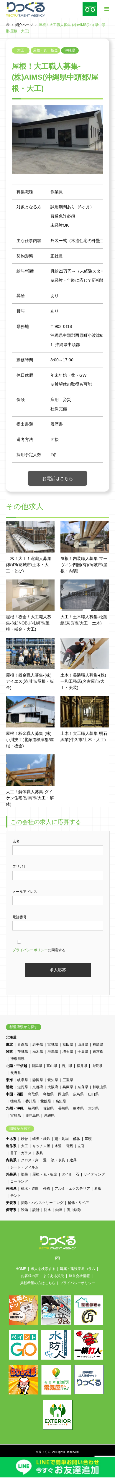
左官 (81, 1146)
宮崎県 (15, 1115)
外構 (46, 1188)
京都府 (37, 1087)
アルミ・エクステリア (72, 1188)
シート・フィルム (24, 1167)
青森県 (22, 1044)
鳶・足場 (62, 1139)
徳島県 (15, 1101)
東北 (9, 1044)
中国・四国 (15, 1094)
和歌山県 (100, 1087)
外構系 (11, 1188)
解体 (76, 1139)
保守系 (11, 1210)
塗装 (24, 1174)
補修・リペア (78, 1203)
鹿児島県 (32, 1115)
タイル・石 (70, 1174)
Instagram (57, 1258)
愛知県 (52, 1080)
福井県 (82, 1066)
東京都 (98, 1051)
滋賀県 (22, 1087)
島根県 (48, 1094)
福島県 (98, 1044)
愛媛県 (45, 1101)
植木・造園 (30, 1188)
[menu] (106, 9)
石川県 (67, 1066)
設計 (36, 1210)
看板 (97, 1188)
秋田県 (68, 1044)
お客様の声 (30, 1276)
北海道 (11, 1037)
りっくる (44, 1451)
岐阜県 (22, 1080)
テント (15, 1196)
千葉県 (83, 1051)
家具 (39, 1153)
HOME (21, 1269)
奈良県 (83, 1087)
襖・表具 (58, 1160)
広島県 (78, 1094)
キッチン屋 (41, 1146)
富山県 (52, 1066)
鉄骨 (24, 1139)
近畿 (9, 1087)
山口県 (93, 1094)
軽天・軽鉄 (41, 1139)
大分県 (93, 1108)
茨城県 (22, 1051)
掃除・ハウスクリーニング (42, 1203)
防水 (47, 1210)
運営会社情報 (79, 1276)
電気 (69, 1146)
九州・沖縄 (15, 1108)
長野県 (15, 1073)
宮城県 (52, 1044)
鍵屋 (59, 1210)
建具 (73, 1160)
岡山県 (63, 1094)
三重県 (68, 1080)
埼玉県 (68, 1051)
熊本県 (78, 1108)
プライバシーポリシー (30, 950)
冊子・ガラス (21, 1153)
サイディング (94, 1174)
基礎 (88, 1139)
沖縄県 (70, 50)
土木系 (11, 1139)
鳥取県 (33, 1094)
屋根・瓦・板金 (45, 50)
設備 (24, 1210)
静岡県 (37, 1080)
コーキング (19, 1181)
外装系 (11, 1174)
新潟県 (37, 1066)
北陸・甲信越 (16, 1066)
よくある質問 (53, 1276)
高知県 (60, 1101)
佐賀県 (48, 1108)
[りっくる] (25, 9)
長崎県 (63, 1108)
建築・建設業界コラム (77, 1269)
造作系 (11, 1146)
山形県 (83, 1044)
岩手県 (37, 1044)
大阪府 (52, 1087)
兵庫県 (68, 1087)
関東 (9, 1051)
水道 (58, 1146)
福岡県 (33, 1108)
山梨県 (97, 1066)
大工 (20, 50)
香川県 (30, 1101)
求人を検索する (43, 1269)
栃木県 (37, 1051)
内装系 (11, 1160)
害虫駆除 (74, 1210)
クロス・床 (30, 1160)
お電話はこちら (57, 478)
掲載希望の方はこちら (37, 1283)
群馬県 (52, 1051)
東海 (9, 1080)
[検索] (93, 25)
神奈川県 (17, 1059)
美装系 (11, 1203)
